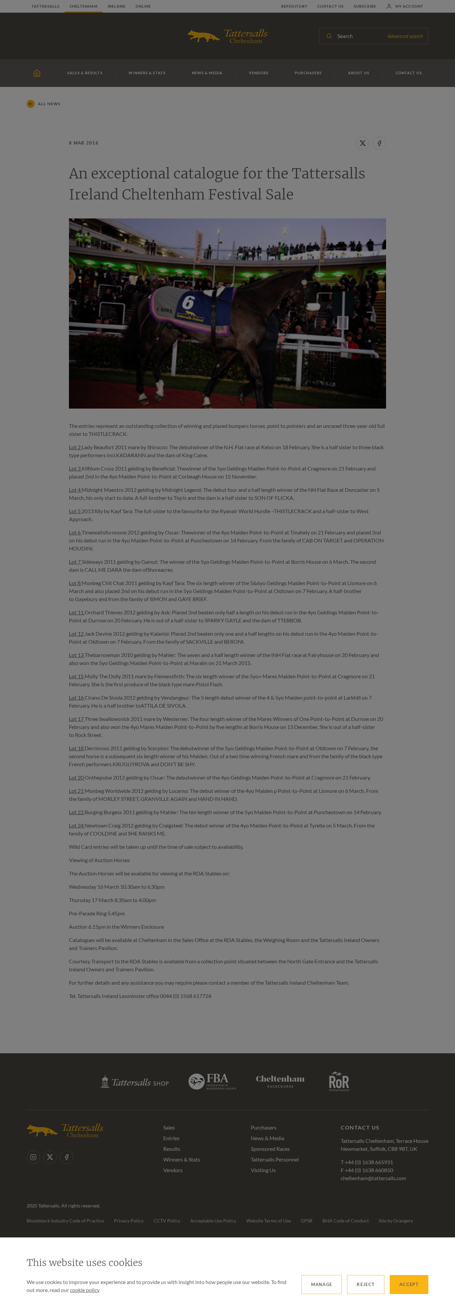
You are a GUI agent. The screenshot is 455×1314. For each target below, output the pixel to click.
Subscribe (365, 6)
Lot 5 (75, 511)
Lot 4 (75, 490)
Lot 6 (75, 532)
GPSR (306, 1220)
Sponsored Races (270, 1149)
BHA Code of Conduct (345, 1220)
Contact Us (330, 6)
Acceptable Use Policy (213, 1220)
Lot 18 (77, 748)
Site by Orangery (396, 1220)
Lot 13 (77, 655)
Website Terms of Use (268, 1220)
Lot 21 (77, 791)
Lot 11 (77, 612)
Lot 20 (77, 777)
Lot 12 (77, 633)
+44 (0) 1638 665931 (369, 1162)
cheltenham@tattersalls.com (373, 1178)
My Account (409, 6)
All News (49, 103)
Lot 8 (75, 583)
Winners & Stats (181, 1159)
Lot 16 (77, 697)
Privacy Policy (129, 1220)
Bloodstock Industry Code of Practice (65, 1220)
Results (171, 1149)
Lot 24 (77, 825)
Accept (409, 1284)
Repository (294, 6)
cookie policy (85, 1290)
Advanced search (405, 36)
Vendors (173, 1170)
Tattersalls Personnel (275, 1159)
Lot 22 (77, 812)
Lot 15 (77, 676)
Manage (321, 1284)
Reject (366, 1284)
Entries (171, 1138)
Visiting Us (263, 1170)
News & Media (267, 1138)
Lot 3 (75, 468)
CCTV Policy (167, 1220)
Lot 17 (77, 719)
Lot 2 (75, 447)
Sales (169, 1127)
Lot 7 (75, 561)
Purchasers (263, 1127)
